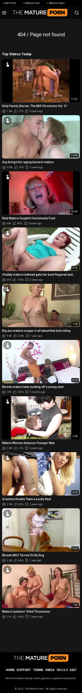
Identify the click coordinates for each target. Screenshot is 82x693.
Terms (38, 670)
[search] (77, 13)
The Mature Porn (34, 688)
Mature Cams (57, 3)
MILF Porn (10, 3)
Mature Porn (32, 3)
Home (10, 670)
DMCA (49, 670)
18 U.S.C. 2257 (66, 670)
